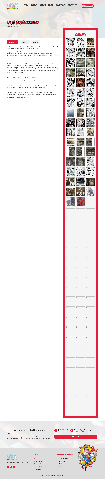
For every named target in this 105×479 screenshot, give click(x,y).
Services (34, 5)
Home (26, 5)
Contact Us (72, 5)
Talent (50, 5)
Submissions (60, 5)
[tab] (12, 42)
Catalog (43, 5)
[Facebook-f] (8, 467)
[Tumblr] (14, 467)
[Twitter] (11, 467)
